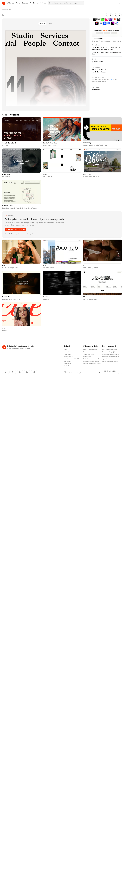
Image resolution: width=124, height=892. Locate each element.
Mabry (4, 330)
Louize (95, 268)
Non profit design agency (110, 361)
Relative (95, 50)
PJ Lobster (6, 174)
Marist (85, 299)
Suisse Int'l (93, 299)
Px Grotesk (6, 177)
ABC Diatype (87, 268)
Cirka (4, 268)
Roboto (34, 208)
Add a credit (98, 62)
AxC (44, 265)
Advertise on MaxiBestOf (71, 359)
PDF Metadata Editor (110, 371)
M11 (11, 9)
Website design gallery (90, 349)
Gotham (5, 145)
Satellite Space (7, 206)
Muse (85, 297)
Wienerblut (6, 297)
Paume (45, 297)
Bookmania (6, 299)
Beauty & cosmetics (99, 70)
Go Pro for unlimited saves (15, 229)
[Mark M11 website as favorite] (115, 15)
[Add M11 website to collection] (111, 15)
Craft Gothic (15, 299)
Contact (66, 366)
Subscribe (67, 352)
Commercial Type (106, 50)
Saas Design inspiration (109, 349)
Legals (66, 371)
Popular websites (88, 354)
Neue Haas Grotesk (50, 145)
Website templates (89, 352)
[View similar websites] (106, 15)
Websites (5, 9)
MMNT (49, 177)
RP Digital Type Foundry (111, 47)
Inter (44, 177)
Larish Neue (96, 47)
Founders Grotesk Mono (11, 208)
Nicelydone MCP (98, 39)
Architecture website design (92, 363)
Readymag (87, 143)
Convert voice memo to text (108, 373)
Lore (84, 265)
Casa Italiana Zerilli (9, 143)
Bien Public (87, 174)
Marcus (96, 177)
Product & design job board (110, 352)
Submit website (68, 356)
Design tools (67, 363)
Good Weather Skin (50, 143)
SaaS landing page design (91, 361)
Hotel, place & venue (99, 72)
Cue (3, 328)
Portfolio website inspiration (92, 359)
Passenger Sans (12, 268)
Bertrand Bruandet (23, 348)
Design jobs (67, 354)
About (65, 349)
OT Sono (46, 299)
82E (3, 265)
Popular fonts (87, 356)
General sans (88, 177)
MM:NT (45, 174)
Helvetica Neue (25, 208)
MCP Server (67, 361)
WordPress (96, 89)
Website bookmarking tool (110, 354)
